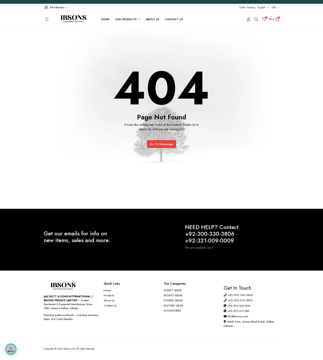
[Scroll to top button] (314, 351)
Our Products (125, 19)
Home (105, 19)
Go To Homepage (161, 144)
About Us (152, 19)
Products (109, 295)
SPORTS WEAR (173, 295)
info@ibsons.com (238, 316)
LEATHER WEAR (173, 305)
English (261, 7)
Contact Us (174, 19)
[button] (55, 7)
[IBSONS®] (73, 19)
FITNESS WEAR (173, 300)
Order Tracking (247, 7)
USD (274, 7)
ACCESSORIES (172, 311)
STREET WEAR (173, 290)
